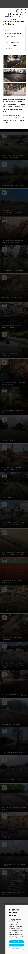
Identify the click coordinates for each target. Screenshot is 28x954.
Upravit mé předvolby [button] (16, 948)
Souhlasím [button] (17, 941)
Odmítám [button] (16, 945)
